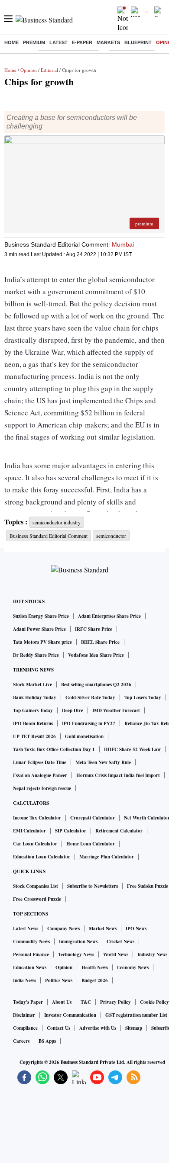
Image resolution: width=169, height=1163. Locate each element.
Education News (29, 967)
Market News (103, 928)
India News (24, 980)
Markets (108, 42)
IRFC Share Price (93, 629)
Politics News (58, 980)
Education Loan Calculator (41, 857)
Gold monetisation (84, 736)
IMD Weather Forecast (116, 710)
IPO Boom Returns (33, 723)
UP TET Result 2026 (34, 736)
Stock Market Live (32, 684)
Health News (94, 967)
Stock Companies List (35, 886)
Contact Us (58, 1028)
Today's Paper (28, 1002)
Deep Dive (72, 710)
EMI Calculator (29, 831)
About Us (62, 1002)
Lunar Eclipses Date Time (39, 762)
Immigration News (78, 941)
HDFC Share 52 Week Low (132, 749)
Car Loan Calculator (35, 844)
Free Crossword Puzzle (37, 899)
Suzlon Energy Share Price (41, 616)
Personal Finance (31, 954)
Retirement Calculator (119, 831)
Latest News (25, 928)
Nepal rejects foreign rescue (42, 788)
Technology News (76, 954)
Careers (21, 1041)
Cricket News (120, 941)
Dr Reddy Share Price (36, 655)
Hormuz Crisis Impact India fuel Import (118, 775)
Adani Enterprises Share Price (109, 616)
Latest (58, 42)
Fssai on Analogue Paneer (40, 775)
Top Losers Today (142, 697)
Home (11, 42)
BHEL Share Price (100, 642)
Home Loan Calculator (90, 844)
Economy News (133, 967)
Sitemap (133, 1028)
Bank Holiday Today (34, 697)
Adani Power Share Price (39, 629)
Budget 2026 (94, 980)
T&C (86, 1002)
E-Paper (82, 42)
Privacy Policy (115, 1002)
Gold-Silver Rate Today (90, 697)
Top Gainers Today (33, 710)
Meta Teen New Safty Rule (103, 762)
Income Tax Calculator (37, 818)
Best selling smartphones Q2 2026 (96, 684)
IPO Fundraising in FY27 (88, 723)
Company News (63, 928)
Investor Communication (70, 1015)
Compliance (25, 1028)
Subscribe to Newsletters (92, 886)
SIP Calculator (70, 831)
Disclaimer (24, 1015)
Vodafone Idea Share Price (96, 655)
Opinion (28, 70)
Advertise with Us (97, 1028)
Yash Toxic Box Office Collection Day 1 (54, 749)
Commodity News (31, 941)
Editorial (49, 70)
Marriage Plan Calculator (106, 857)
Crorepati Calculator (92, 818)
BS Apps (47, 1041)
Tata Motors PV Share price (42, 642)
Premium (34, 42)
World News (115, 954)
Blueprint (138, 42)
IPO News (136, 928)
